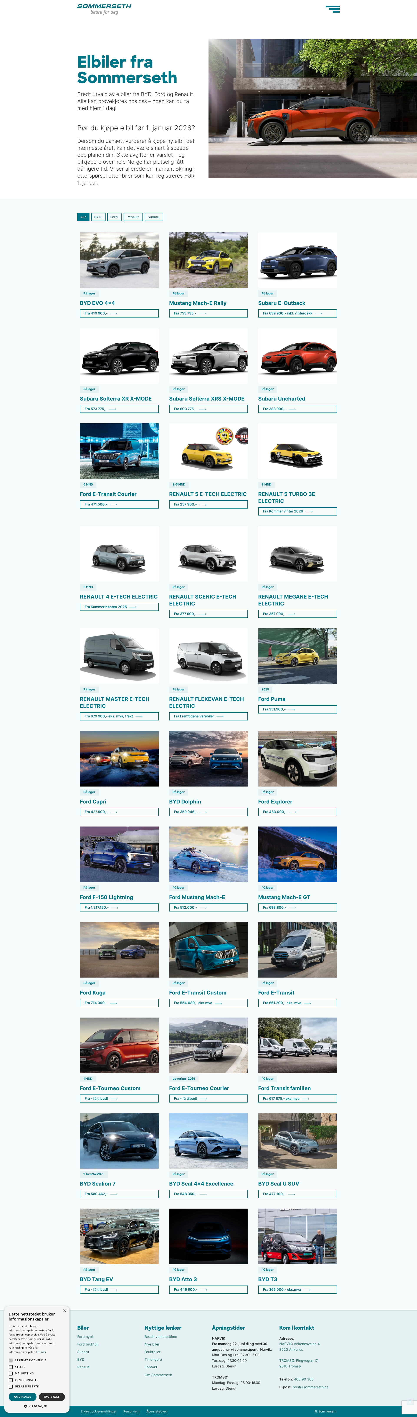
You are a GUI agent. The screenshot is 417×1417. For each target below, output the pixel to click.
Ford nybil (85, 1336)
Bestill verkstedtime (161, 1336)
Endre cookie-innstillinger (98, 1411)
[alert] (37, 1359)
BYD (80, 1359)
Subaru (83, 1352)
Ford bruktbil (87, 1344)
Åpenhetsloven (156, 1411)
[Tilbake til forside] (104, 9)
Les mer (41, 1352)
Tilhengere (153, 1359)
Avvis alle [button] (52, 1397)
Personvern (131, 1411)
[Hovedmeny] (333, 9)
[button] (37, 1406)
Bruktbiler (153, 1352)
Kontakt (151, 1367)
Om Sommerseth (158, 1375)
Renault (83, 1367)
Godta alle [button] (22, 1397)
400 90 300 (304, 1379)
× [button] (64, 1310)
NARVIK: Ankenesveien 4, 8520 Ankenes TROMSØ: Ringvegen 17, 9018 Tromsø (299, 1355)
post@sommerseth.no (311, 1387)
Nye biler (152, 1344)
